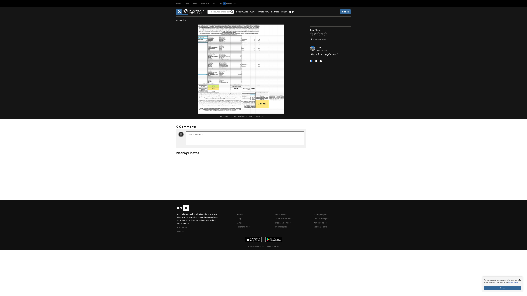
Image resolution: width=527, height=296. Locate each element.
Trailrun (205, 3)
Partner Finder (243, 226)
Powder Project (320, 222)
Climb (179, 3)
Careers (180, 231)
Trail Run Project (321, 218)
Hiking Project (319, 214)
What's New (263, 11)
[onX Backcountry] (228, 3)
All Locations (181, 20)
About (240, 214)
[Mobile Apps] (291, 11)
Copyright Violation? (256, 116)
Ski (214, 3)
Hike (195, 3)
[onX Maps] (183, 210)
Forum (284, 11)
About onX (182, 227)
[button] (311, 60)
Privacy (276, 246)
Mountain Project (283, 222)
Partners (275, 11)
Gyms (253, 11)
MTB (187, 3)
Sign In (345, 11)
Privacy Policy (513, 283)
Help (239, 218)
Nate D (320, 47)
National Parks (320, 226)
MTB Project (281, 226)
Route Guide (242, 11)
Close (502, 288)
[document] (502, 284)
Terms (269, 246)
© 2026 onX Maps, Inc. (256, 246)
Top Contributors (283, 218)
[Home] (191, 12)
